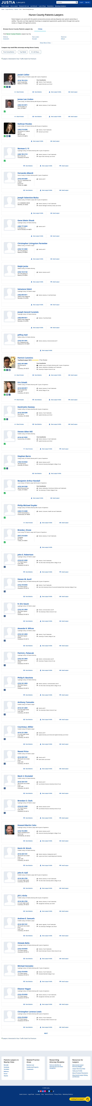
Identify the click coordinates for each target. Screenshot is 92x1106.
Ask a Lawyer (14, 6)
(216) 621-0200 (22, 560)
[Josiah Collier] (9, 79)
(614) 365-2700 (22, 878)
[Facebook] (43, 1091)
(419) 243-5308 (22, 486)
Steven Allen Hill (25, 431)
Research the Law (24, 6)
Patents (16, 9)
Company (37, 1094)
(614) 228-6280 (22, 413)
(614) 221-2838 (22, 708)
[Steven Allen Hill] (9, 436)
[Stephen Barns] (9, 460)
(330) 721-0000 (22, 249)
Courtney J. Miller (25, 727)
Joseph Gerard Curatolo (28, 312)
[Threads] (47, 1091)
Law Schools (33, 6)
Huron (5, 1073)
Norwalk (34, 39)
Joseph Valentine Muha (28, 197)
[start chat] (87, 1099)
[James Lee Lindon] (9, 103)
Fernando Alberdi (25, 173)
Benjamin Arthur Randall (29, 481)
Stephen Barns (24, 456)
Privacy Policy (58, 1094)
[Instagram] (45, 1091)
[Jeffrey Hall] (9, 339)
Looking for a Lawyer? (77, 1099)
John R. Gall (23, 872)
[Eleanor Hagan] (9, 993)
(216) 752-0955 (22, 831)
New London (35, 37)
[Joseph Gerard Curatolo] (9, 316)
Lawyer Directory (9, 9)
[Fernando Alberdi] (9, 177)
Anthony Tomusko (26, 702)
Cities (40, 29)
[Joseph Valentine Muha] (9, 202)
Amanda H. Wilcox (26, 628)
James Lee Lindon (25, 99)
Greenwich (6, 39)
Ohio (20, 9)
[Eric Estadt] (9, 387)
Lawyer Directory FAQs (78, 1069)
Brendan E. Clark (25, 800)
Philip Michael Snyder (27, 505)
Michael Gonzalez (25, 966)
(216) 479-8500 (22, 585)
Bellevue (5, 37)
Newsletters (50, 6)
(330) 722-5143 (22, 272)
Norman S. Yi (23, 148)
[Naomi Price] (9, 756)
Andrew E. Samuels (26, 918)
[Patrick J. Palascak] (9, 657)
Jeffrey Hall (23, 335)
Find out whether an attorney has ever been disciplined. (56, 1066)
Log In (81, 2)
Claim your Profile (77, 1071)
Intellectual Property (32, 1067)
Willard (63, 39)
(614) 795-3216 (22, 80)
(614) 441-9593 (22, 437)
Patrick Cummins (25, 358)
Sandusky (6, 1067)
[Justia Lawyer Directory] (8, 2)
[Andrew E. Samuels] (9, 923)
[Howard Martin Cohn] (9, 829)
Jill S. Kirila (22, 895)
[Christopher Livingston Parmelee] (9, 248)
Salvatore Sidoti (25, 289)
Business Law (30, 1065)
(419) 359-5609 (22, 179)
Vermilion (6, 1069)
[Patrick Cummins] (9, 362)
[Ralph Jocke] (9, 270)
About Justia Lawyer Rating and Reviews (80, 1076)
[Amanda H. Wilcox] (9, 633)
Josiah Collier (23, 74)
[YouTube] (41, 1091)
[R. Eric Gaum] (9, 608)
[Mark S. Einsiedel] (9, 780)
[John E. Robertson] (9, 559)
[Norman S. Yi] (9, 153)
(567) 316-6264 (22, 536)
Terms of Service (49, 1094)
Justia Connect (23, 1094)
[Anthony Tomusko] (9, 706)
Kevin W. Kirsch (24, 848)
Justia (2, 9)
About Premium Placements (80, 1073)
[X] (51, 1091)
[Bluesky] (49, 1091)
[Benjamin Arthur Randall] (9, 485)
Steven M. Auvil (24, 579)
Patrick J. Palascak (26, 653)
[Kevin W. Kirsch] (9, 852)
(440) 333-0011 (22, 105)
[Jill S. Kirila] (9, 900)
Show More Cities (45, 43)
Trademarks (30, 1069)
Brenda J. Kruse (24, 530)
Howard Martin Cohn (27, 825)
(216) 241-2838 (22, 609)
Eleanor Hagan (24, 989)
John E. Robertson (25, 554)
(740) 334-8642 (22, 462)
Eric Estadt (22, 382)
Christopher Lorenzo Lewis (29, 1011)
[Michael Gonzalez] (9, 970)
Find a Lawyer (5, 6)
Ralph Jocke (23, 266)
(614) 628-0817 (22, 388)
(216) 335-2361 (22, 341)
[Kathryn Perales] (9, 128)
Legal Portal (31, 1094)
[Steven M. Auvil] (9, 583)
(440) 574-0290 (22, 129)
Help (42, 1094)
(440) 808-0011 (22, 295)
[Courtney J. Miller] (9, 731)
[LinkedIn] (39, 1091)
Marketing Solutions (60, 6)
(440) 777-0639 (22, 226)
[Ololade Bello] (9, 947)
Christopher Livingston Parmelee (32, 243)
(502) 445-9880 (22, 364)
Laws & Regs (42, 6)
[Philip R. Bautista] (9, 682)
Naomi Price (23, 751)
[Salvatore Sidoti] (9, 293)
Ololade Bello (23, 943)
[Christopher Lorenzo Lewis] (9, 1016)
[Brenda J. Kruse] (9, 534)
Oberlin (6, 1076)
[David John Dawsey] (9, 411)
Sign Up (87, 2)
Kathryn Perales (25, 124)
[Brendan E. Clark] (9, 805)
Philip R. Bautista (25, 677)
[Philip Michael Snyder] (9, 510)
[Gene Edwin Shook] (9, 225)
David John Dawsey (26, 407)
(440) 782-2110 (22, 154)
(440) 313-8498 (22, 511)
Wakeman (63, 37)
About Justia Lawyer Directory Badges (78, 1065)
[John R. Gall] (9, 877)
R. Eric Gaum (23, 604)
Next (46, 1033)
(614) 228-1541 (22, 757)
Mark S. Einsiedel (25, 776)
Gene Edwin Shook (26, 220)
